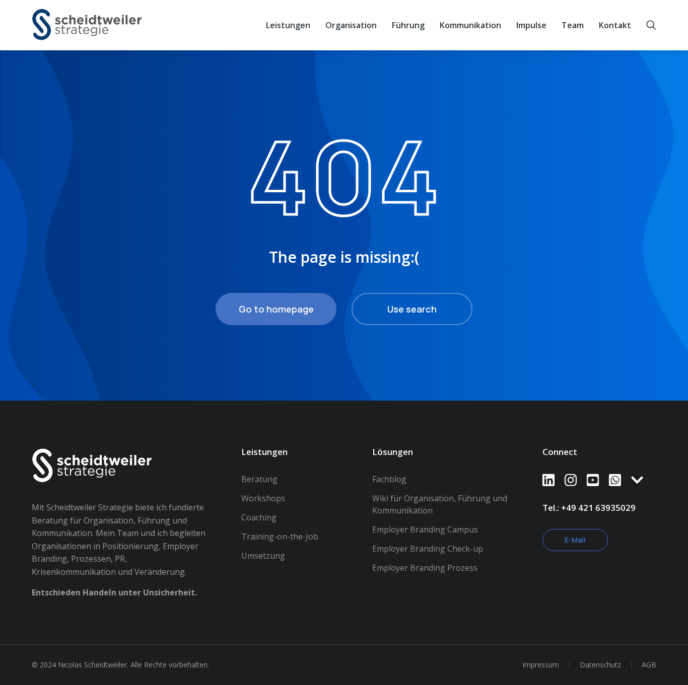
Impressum (540, 664)
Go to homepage (276, 309)
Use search (412, 309)
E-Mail (575, 540)
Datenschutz (600, 664)
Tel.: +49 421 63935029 (589, 507)
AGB (649, 664)
